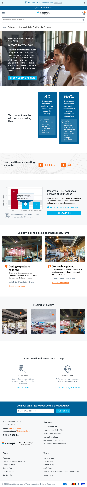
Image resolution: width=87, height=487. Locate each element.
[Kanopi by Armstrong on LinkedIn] (17, 435)
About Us (6, 458)
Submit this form (23, 431)
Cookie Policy (49, 464)
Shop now (58, 2)
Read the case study (60, 282)
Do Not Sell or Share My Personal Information (61, 471)
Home (4, 27)
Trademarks (48, 475)
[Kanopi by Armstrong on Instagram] (10, 435)
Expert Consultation (51, 437)
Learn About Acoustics (52, 433)
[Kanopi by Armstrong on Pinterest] (6, 435)
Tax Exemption (8, 471)
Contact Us (64, 213)
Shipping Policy (9, 464)
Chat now (23, 387)
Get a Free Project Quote (54, 440)
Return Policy (8, 468)
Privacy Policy (49, 461)
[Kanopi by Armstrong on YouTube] (14, 435)
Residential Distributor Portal (55, 443)
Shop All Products (50, 426)
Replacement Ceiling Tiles (54, 430)
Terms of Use (49, 458)
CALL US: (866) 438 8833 (67, 387)
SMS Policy (48, 468)
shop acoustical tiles (22, 78)
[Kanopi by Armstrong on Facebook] (4, 435)
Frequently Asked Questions (14, 461)
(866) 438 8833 (15, 428)
